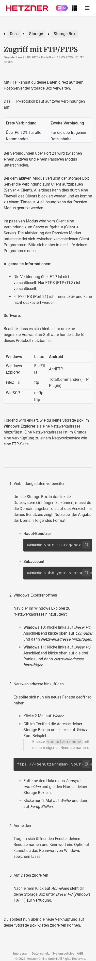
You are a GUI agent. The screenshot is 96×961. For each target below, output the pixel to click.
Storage (36, 33)
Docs (14, 33)
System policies (63, 953)
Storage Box (64, 33)
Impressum (21, 953)
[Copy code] (86, 545)
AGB (80, 953)
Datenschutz (41, 953)
